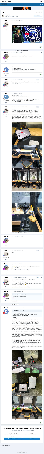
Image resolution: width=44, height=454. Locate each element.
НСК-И (9, 15)
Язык (22, 451)
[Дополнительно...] (41, 20)
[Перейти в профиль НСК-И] (3, 16)
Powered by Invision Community (22, 452)
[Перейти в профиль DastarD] (6, 69)
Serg (6, 93)
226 (6, 75)
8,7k (6, 88)
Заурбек (6, 52)
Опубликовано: (17, 20)
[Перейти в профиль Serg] (6, 97)
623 (6, 61)
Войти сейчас (31, 438)
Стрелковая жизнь (15, 16)
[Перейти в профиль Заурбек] (6, 56)
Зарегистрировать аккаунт (12, 438)
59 (6, 102)
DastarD (6, 66)
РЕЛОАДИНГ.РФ (7, 1)
